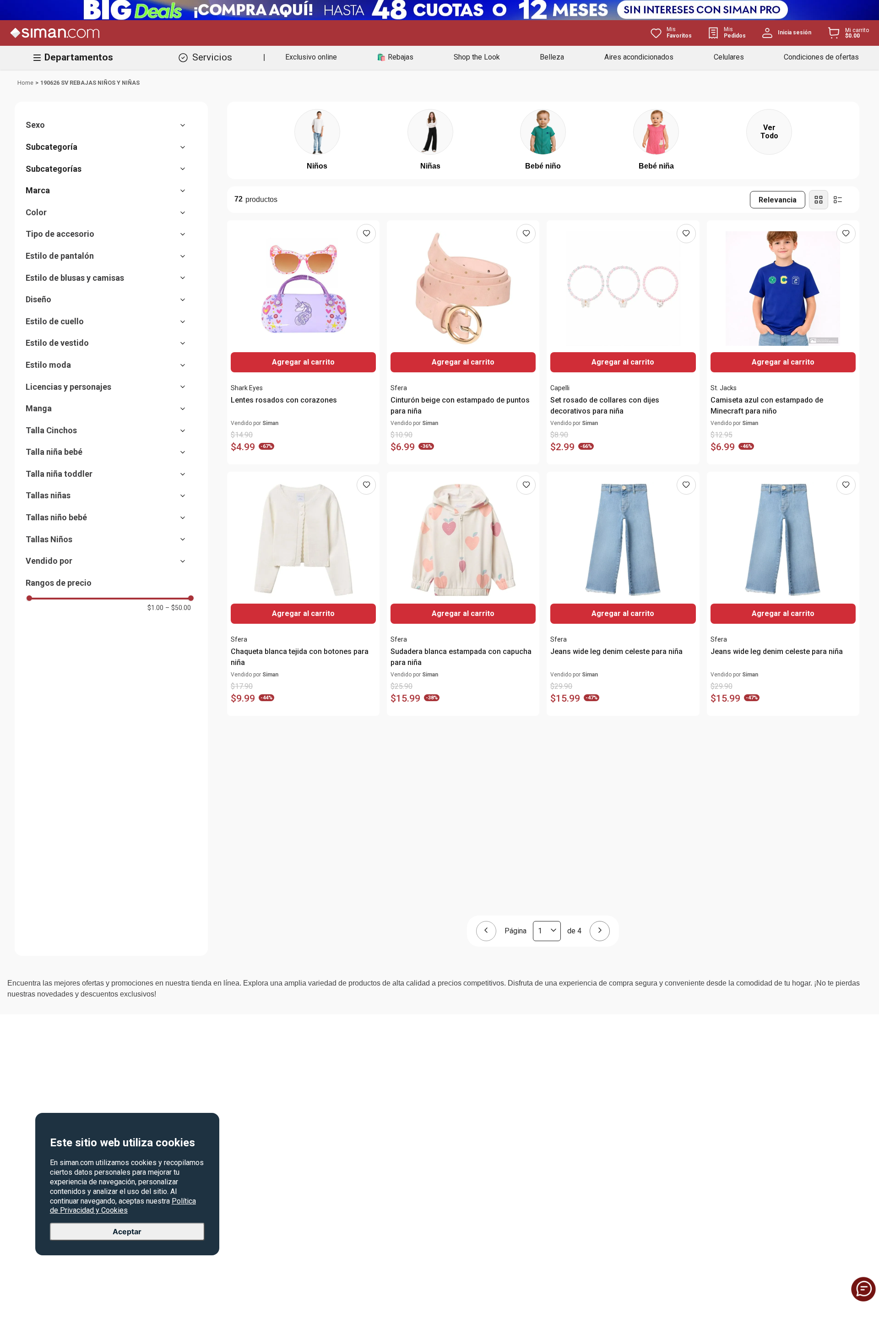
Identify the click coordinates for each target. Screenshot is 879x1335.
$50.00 (178, 607)
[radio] (818, 199)
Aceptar (127, 1231)
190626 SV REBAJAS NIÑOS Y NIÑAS (90, 82)
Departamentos (78, 57)
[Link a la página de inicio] (25, 83)
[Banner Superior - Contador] (439, 10)
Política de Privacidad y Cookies (123, 1205)
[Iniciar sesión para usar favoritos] (366, 233)
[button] (110, 125)
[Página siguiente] (600, 931)
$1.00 (155, 607)
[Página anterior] (486, 931)
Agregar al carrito (783, 362)
